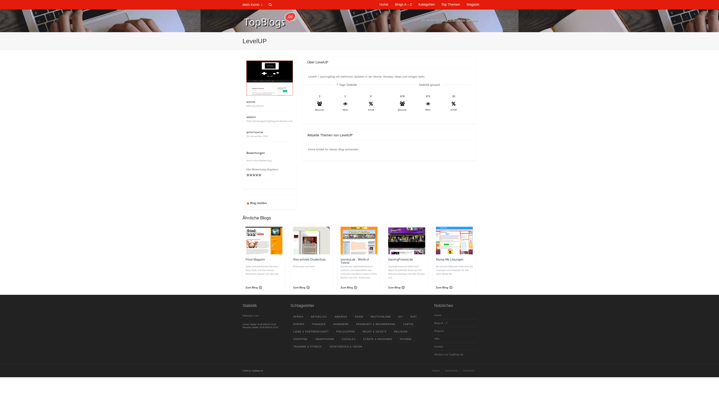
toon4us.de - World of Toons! (355, 261)
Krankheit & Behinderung (375, 324)
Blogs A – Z (441, 323)
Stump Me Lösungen (449, 259)
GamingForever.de (400, 259)
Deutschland (381, 316)
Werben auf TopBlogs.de (448, 354)
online (250, 316)
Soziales (349, 339)
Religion (400, 331)
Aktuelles (319, 316)
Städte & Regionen (377, 339)
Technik (406, 339)
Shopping (300, 339)
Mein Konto (251, 5)
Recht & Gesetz (375, 331)
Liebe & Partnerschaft (311, 331)
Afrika (298, 316)
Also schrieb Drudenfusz (309, 259)
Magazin (439, 330)
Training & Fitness (307, 346)
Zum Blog (251, 287)
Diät (413, 316)
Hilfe (436, 338)
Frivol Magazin (255, 259)
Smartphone (324, 339)
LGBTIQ (408, 324)
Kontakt (438, 346)
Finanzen (319, 324)
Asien (359, 316)
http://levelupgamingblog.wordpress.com (269, 121)
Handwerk (341, 324)
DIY (400, 316)
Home (437, 315)
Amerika (341, 316)
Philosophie (345, 331)
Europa (298, 324)
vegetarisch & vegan (345, 346)
